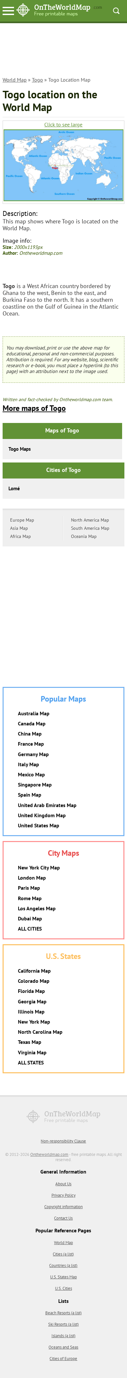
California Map (34, 970)
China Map (30, 733)
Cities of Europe (63, 1358)
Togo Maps (19, 449)
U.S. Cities (63, 1288)
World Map (15, 79)
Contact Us (63, 1218)
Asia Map (19, 528)
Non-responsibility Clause (63, 1141)
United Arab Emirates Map (47, 805)
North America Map (90, 520)
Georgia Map (32, 1001)
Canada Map (32, 723)
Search (116, 10)
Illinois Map (31, 1011)
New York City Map (39, 867)
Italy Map (28, 764)
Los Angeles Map (37, 908)
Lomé (14, 488)
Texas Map (29, 1042)
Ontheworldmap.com (49, 1154)
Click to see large (63, 125)
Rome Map (30, 898)
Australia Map (33, 713)
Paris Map (29, 887)
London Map (32, 877)
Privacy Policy (63, 1195)
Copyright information (63, 1206)
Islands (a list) (63, 1335)
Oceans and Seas (63, 1347)
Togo (37, 79)
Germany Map (33, 754)
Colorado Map (33, 981)
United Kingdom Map (42, 815)
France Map (31, 743)
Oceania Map (84, 536)
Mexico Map (31, 774)
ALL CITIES (30, 928)
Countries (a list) (63, 1265)
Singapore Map (35, 784)
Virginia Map (32, 1052)
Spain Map (29, 794)
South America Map (90, 528)
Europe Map (22, 520)
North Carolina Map (40, 1032)
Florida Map (31, 991)
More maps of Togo (34, 408)
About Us (63, 1184)
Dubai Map (30, 918)
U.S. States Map (63, 1277)
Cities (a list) (63, 1254)
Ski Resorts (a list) (63, 1324)
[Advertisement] (63, 51)
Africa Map (20, 536)
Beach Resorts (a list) (63, 1313)
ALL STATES (31, 1062)
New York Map (34, 1021)
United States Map (38, 825)
